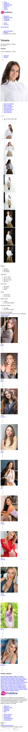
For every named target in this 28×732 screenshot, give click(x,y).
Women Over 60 (22, 686)
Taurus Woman (16, 682)
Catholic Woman (5, 689)
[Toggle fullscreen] (2, 115)
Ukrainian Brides (5, 678)
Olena (2, 345)
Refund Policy (7, 717)
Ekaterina (3, 665)
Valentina (3, 559)
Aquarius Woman (13, 687)
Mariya (2, 629)
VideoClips (6, 708)
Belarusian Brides (13, 678)
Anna (2, 452)
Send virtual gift (8, 112)
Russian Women (5, 687)
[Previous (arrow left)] (1, 116)
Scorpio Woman (12, 683)
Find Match (6, 710)
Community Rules (8, 718)
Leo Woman (20, 676)
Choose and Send (5, 315)
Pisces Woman (8, 682)
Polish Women (23, 682)
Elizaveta (3, 595)
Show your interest (8, 106)
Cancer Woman (19, 679)
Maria (2, 381)
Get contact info (8, 110)
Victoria (3, 523)
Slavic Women (4, 683)
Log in (5, 2)
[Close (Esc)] (1, 115)
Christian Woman (5, 690)
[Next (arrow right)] (2, 116)
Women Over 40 (13, 685)
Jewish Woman (8, 680)
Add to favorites (8, 108)
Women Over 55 (13, 686)
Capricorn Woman (22, 689)
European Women (13, 689)
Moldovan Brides (12, 676)
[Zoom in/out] (4, 115)
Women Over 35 (5, 685)
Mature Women (16, 680)
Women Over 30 (20, 683)
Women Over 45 (22, 685)
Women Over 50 (5, 686)
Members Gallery (8, 707)
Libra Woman (4, 679)
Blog (5, 711)
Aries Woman (21, 678)
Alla (2, 488)
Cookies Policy (7, 720)
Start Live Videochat (9, 103)
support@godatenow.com (7, 725)
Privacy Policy (7, 715)
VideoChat (6, 706)
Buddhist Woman (22, 687)
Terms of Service (8, 714)
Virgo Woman (11, 679)
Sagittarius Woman (14, 690)
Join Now (6, 24)
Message (6, 57)
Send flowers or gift (8, 109)
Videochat (6, 55)
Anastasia (3, 416)
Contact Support (5, 27)
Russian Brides (4, 676)
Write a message (8, 105)
